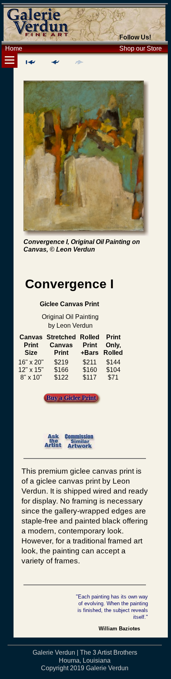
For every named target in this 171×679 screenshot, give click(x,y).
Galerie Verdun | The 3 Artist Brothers (85, 652)
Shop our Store (140, 48)
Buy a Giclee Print (71, 397)
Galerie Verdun (107, 668)
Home (13, 48)
